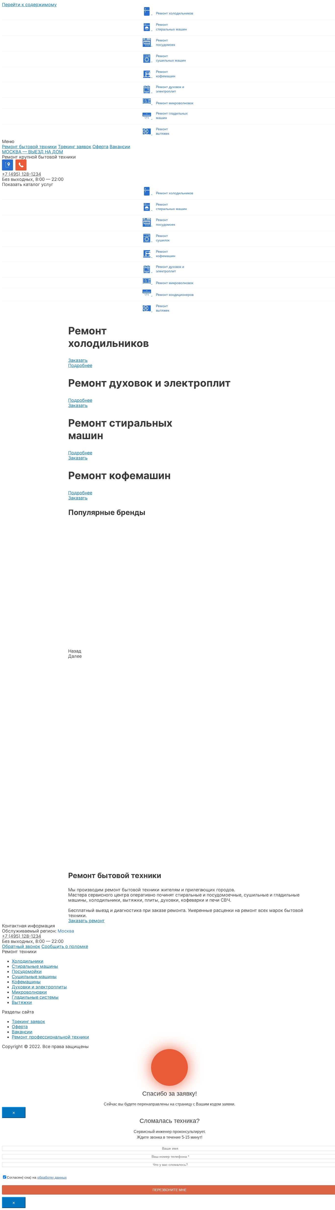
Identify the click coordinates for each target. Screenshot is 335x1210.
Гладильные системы (35, 997)
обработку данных (52, 1177)
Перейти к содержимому (29, 4)
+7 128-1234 (21, 174)
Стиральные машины (35, 966)
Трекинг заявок (74, 146)
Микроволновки (29, 992)
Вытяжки (22, 1002)
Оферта (100, 146)
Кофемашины (26, 981)
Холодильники (27, 961)
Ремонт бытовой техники (29, 146)
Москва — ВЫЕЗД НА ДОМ (32, 151)
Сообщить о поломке (64, 946)
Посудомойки (27, 971)
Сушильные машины (34, 976)
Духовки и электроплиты (39, 986)
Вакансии (120, 146)
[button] (78, 360)
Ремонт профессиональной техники (50, 1036)
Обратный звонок (21, 946)
